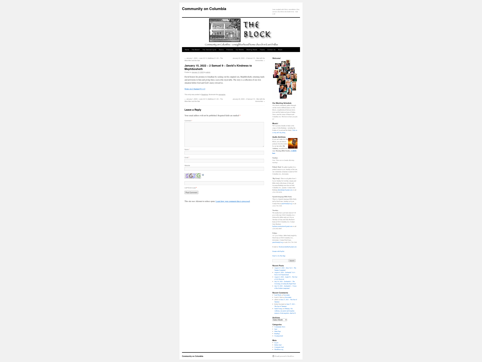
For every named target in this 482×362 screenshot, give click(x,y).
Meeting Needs (251, 49)
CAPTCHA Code (190, 188)
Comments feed (279, 347)
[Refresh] (203, 174)
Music (280, 49)
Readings (204, 94)
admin (208, 72)
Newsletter (286, 295)
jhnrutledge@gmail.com (285, 190)
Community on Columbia (204, 8)
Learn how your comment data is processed (233, 201)
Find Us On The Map (278, 256)
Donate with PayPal (278, 251)
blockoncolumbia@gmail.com (287, 247)
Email (187, 157)
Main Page (277, 331)
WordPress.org (278, 349)
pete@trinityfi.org (287, 203)
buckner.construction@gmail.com (282, 226)
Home (187, 49)
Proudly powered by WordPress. (284, 356)
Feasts (262, 49)
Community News (279, 327)
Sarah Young (278, 308)
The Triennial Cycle (209, 49)
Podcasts (229, 49)
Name (187, 149)
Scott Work (277, 295)
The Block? (196, 49)
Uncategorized (278, 336)
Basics (221, 49)
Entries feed (277, 345)
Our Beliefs (240, 49)
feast (275, 329)
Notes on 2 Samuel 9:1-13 (195, 88)
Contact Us (271, 49)
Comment (188, 120)
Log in (276, 343)
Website (187, 165)
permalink (222, 94)
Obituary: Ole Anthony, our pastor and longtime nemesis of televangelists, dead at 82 (285, 310)
